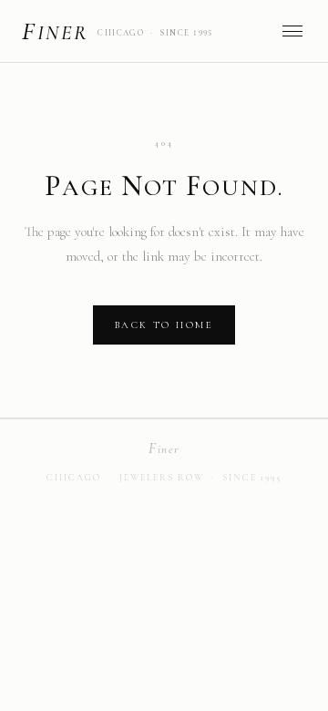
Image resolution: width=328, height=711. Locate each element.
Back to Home (164, 325)
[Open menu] (292, 31)
